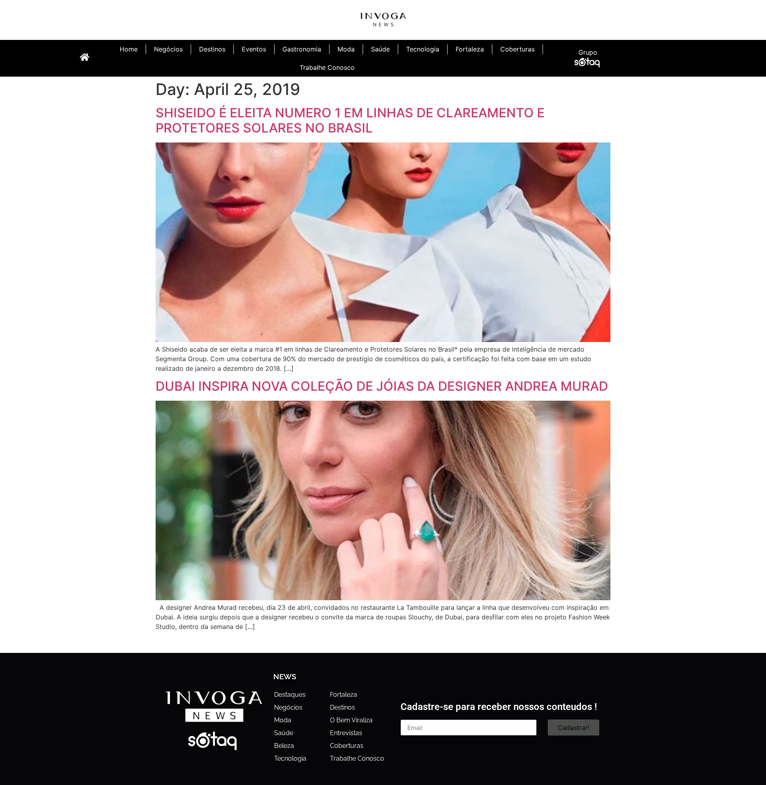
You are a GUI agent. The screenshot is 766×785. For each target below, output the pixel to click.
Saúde (380, 49)
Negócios (168, 49)
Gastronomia (301, 49)
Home (129, 49)
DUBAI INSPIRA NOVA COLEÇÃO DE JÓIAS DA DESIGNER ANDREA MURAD (382, 386)
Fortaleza (470, 49)
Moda (346, 49)
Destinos (212, 49)
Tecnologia (422, 49)
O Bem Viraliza (351, 720)
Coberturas (517, 49)
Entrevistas (346, 733)
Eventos (254, 49)
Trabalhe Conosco (327, 67)
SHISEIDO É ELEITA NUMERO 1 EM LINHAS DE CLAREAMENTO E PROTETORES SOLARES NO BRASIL (350, 120)
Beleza (284, 745)
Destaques (290, 694)
